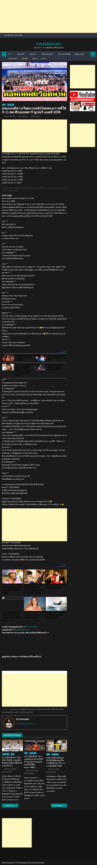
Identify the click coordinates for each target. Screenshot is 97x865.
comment (14, 709)
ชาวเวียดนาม (39, 709)
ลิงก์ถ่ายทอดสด (47, 54)
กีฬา (4, 105)
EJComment (23, 116)
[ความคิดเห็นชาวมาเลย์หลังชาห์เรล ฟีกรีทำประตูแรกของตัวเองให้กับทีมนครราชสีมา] (34, 745)
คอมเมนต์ (20, 54)
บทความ (33, 54)
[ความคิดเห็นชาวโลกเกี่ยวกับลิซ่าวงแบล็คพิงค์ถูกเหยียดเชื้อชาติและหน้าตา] (12, 745)
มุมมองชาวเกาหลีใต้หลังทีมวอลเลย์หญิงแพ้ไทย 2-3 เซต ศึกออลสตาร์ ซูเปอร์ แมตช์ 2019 (12, 805)
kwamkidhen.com (22, 630)
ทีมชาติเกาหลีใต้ (49, 709)
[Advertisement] (48, 16)
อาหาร (44, 58)
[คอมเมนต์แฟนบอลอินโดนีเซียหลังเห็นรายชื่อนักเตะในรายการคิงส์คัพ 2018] (56, 746)
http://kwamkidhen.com (26, 724)
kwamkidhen (48, 44)
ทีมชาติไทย (60, 709)
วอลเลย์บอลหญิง (7, 712)
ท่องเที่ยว (25, 58)
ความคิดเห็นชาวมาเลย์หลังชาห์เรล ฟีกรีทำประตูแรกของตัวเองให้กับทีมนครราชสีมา (33, 762)
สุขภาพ (34, 58)
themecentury (38, 863)
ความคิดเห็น (22, 709)
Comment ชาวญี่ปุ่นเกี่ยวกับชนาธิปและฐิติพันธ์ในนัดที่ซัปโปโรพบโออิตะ (60, 805)
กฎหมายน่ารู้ (79, 54)
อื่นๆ (12, 754)
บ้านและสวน (13, 58)
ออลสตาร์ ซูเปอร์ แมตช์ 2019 (23, 712)
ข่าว (9, 54)
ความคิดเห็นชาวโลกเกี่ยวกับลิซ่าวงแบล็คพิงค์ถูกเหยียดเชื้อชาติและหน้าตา (12, 761)
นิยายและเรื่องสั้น (64, 54)
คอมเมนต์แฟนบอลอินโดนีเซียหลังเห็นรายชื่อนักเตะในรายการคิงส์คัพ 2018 (55, 761)
